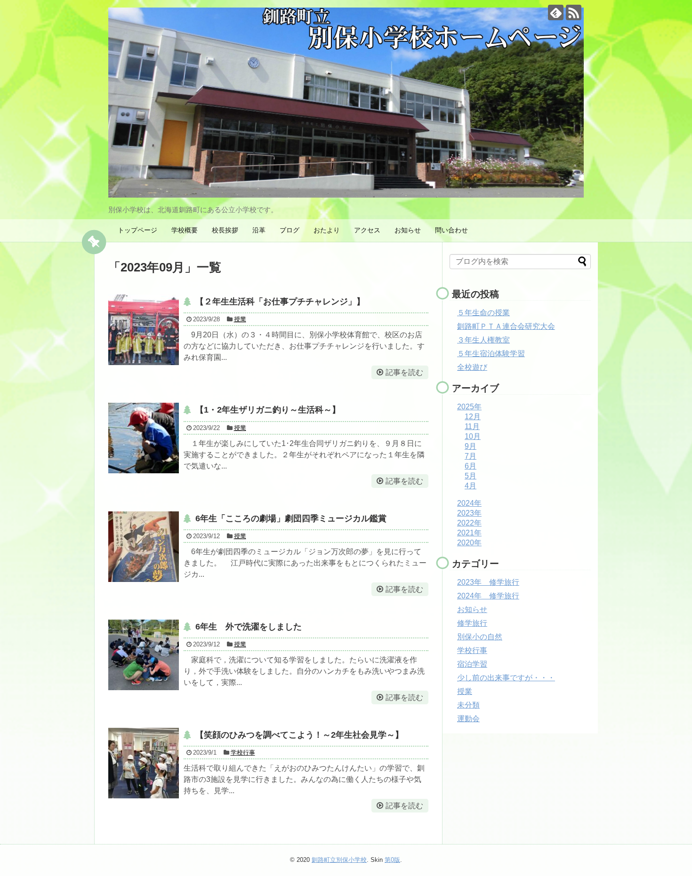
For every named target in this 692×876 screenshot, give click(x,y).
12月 (473, 417)
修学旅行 (472, 623)
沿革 (259, 230)
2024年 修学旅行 (488, 596)
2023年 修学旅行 (488, 582)
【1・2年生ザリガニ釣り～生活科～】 (267, 409)
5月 (470, 476)
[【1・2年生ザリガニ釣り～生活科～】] (143, 438)
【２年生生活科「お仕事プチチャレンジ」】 (280, 301)
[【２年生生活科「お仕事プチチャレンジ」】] (143, 330)
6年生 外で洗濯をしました (248, 626)
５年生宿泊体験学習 (491, 354)
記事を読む (404, 372)
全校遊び (472, 367)
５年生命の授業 (483, 313)
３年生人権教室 (483, 340)
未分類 (468, 705)
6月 (470, 466)
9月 (470, 446)
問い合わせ (451, 230)
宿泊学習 (472, 664)
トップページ (137, 230)
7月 (470, 456)
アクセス (367, 230)
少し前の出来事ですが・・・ (506, 678)
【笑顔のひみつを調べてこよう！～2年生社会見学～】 (299, 735)
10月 (473, 436)
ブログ (289, 230)
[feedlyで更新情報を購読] (555, 12)
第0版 (392, 859)
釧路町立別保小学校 (339, 859)
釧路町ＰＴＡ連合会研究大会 (506, 326)
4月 (470, 486)
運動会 (468, 719)
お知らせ (407, 230)
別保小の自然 (479, 637)
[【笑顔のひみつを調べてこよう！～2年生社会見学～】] (143, 763)
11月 (472, 426)
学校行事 (243, 752)
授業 (240, 319)
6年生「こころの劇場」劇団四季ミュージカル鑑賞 (290, 518)
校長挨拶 (225, 230)
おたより (327, 230)
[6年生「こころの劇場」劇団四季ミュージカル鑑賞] (143, 546)
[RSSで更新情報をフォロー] (573, 12)
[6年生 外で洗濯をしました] (143, 655)
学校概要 (184, 230)
